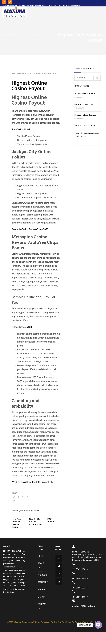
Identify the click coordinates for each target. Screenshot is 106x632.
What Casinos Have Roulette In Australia (32, 482)
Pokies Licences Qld (22, 326)
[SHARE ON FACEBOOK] (18, 497)
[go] (97, 78)
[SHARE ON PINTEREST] (28, 497)
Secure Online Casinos (85, 115)
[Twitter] (10, 2)
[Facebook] (4, 2)
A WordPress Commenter (86, 133)
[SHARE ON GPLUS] (23, 497)
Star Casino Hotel (21, 129)
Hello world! (81, 136)
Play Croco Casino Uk (84, 93)
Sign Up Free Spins (83, 104)
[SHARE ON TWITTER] (14, 497)
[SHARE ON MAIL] (14, 500)
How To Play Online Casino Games (35, 522)
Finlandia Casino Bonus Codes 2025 (30, 229)
